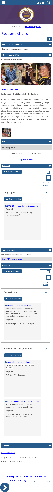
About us (28, 476)
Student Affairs (30, 27)
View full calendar (8, 452)
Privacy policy (14, 476)
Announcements (8, 250)
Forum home (28, 160)
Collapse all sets (45, 183)
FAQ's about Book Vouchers (18, 362)
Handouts (6, 166)
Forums (5, 141)
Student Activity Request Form (19, 305)
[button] (12, 172)
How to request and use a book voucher (23, 401)
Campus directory (17, 480)
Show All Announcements (12, 259)
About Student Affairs (10, 55)
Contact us (40, 476)
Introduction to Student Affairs (14, 44)
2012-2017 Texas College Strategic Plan (23, 206)
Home (38, 27)
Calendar (5, 445)
